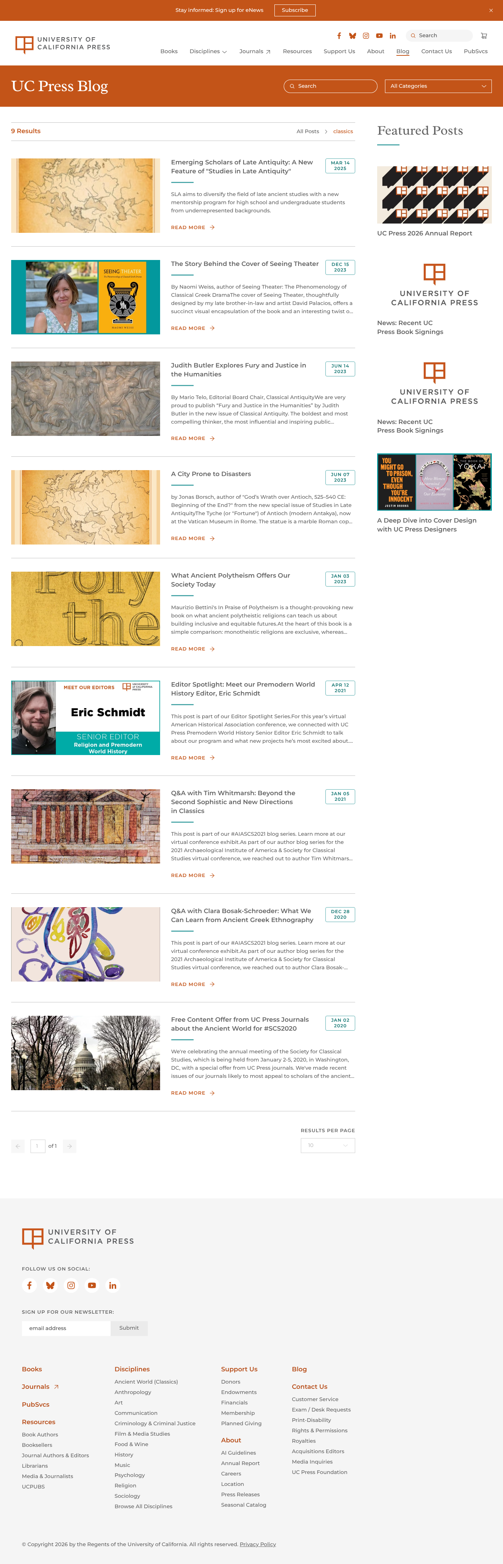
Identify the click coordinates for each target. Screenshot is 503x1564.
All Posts (308, 131)
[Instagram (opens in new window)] (366, 35)
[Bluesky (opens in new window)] (352, 35)
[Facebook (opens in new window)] (339, 35)
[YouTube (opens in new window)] (379, 35)
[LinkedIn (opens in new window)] (393, 35)
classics (343, 131)
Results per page (328, 1131)
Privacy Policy (258, 1544)
